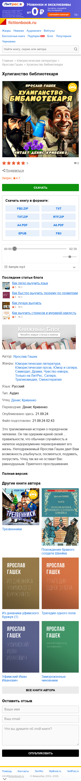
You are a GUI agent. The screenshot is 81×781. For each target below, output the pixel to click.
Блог (50, 36)
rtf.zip (58, 216)
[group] (40, 254)
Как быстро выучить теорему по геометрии (45, 293)
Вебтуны (49, 30)
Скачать (40, 187)
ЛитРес (39, 771)
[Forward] (26, 256)
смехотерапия (50, 379)
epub (22, 233)
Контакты (23, 771)
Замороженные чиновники (54, 678)
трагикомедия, (26, 379)
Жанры (6, 30)
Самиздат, (23, 371)
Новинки (19, 30)
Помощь (7, 771)
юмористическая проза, (33, 367)
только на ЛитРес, (29, 375)
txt (58, 208)
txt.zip (22, 216)
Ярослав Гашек (12, 64)
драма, (37, 371)
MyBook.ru (55, 771)
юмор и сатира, (65, 367)
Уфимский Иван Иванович (14, 678)
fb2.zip (22, 208)
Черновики (8, 41)
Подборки (34, 36)
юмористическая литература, (38, 363)
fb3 (58, 233)
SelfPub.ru (73, 771)
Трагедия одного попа (59, 613)
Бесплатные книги (13, 36)
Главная (7, 60)
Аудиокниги (34, 30)
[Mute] (58, 256)
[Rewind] (8, 256)
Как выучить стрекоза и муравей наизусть (44, 313)
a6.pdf (58, 225)
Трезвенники (12, 529)
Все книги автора (40, 690)
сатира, (50, 375)
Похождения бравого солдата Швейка (58, 551)
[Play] (17, 257)
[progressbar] (41, 249)
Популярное (63, 36)
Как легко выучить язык (30, 283)
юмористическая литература (37, 60)
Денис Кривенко (23, 400)
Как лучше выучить (26, 303)
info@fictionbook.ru (13, 776)
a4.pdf (22, 225)
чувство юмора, (56, 371)
